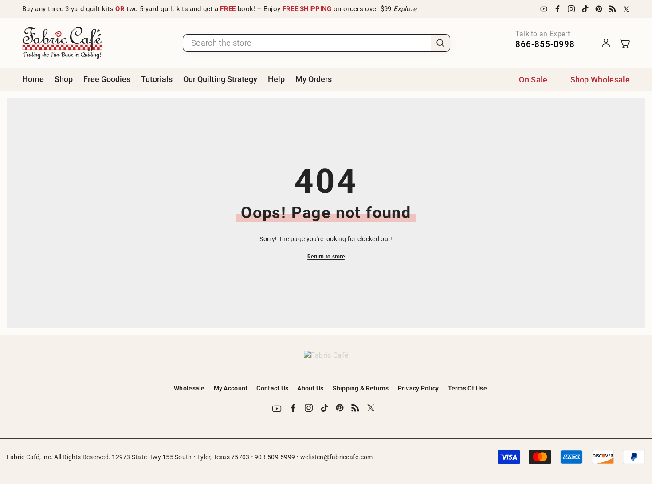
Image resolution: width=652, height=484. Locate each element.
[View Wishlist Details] (588, 43)
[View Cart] (624, 43)
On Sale (533, 79)
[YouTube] (543, 8)
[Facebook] (557, 8)
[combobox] (307, 43)
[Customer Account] (605, 43)
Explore (404, 9)
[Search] (316, 43)
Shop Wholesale (600, 79)
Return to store (326, 257)
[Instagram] (571, 8)
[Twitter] (626, 8)
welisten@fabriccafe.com (336, 457)
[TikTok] (585, 8)
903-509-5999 (275, 457)
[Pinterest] (598, 8)
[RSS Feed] (612, 8)
